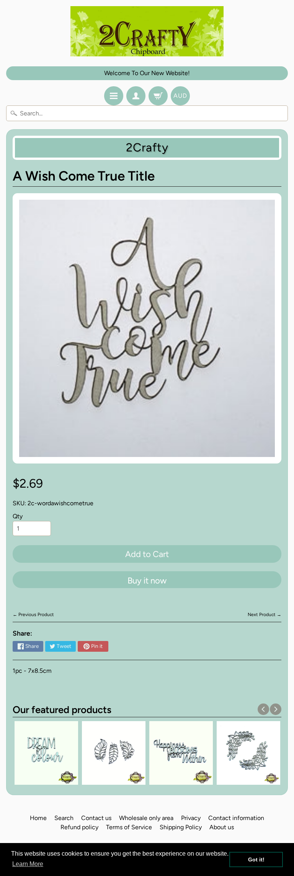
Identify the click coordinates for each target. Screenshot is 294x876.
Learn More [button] (27, 864)
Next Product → (264, 614)
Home (38, 818)
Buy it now (147, 580)
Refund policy (79, 827)
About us (221, 827)
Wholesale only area (146, 818)
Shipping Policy (181, 827)
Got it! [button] (256, 859)
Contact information (236, 818)
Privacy (191, 818)
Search (64, 818)
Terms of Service (129, 827)
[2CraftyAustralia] (147, 31)
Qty (18, 516)
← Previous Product (33, 614)
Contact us (96, 818)
